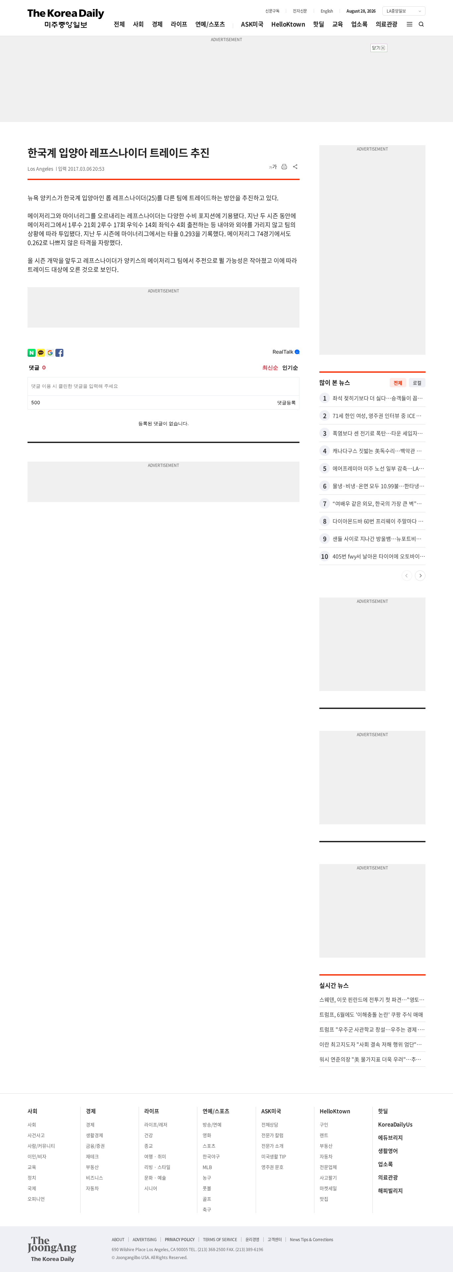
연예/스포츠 (210, 24)
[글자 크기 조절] (273, 167)
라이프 (179, 24)
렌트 (324, 1135)
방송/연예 (212, 1124)
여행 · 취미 (155, 1156)
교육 (337, 24)
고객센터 (275, 1239)
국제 (32, 1188)
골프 (207, 1198)
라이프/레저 (155, 1124)
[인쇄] (284, 167)
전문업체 (328, 1167)
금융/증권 (95, 1145)
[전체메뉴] (410, 24)
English (327, 11)
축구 (207, 1209)
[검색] (421, 24)
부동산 (92, 1167)
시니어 (150, 1188)
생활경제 (94, 1135)
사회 (138, 24)
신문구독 (272, 11)
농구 (207, 1177)
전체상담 (270, 1124)
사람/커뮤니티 (41, 1145)
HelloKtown (288, 24)
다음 (420, 575)
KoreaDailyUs (395, 1124)
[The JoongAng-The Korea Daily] (52, 1249)
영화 (207, 1135)
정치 (32, 1177)
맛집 (324, 1198)
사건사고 (36, 1135)
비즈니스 (94, 1177)
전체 (119, 24)
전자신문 (300, 11)
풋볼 (207, 1188)
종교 (148, 1145)
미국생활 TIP (274, 1156)
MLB (207, 1167)
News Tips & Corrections (311, 1239)
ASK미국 (252, 24)
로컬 (417, 382)
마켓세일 (328, 1188)
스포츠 (209, 1145)
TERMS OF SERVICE (220, 1239)
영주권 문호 (272, 1167)
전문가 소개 (272, 1145)
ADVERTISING (145, 1239)
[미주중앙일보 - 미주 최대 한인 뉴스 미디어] (66, 18)
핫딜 (318, 24)
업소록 (359, 24)
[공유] (295, 167)
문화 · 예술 (155, 1177)
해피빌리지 (390, 1190)
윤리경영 (252, 1239)
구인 (324, 1124)
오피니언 (36, 1198)
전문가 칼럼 (272, 1135)
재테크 (92, 1156)
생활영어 (388, 1151)
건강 (148, 1135)
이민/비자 (37, 1156)
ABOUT (118, 1239)
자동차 (92, 1188)
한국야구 (211, 1156)
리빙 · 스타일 (157, 1167)
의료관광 (387, 24)
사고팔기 (328, 1177)
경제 (157, 24)
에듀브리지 (390, 1137)
